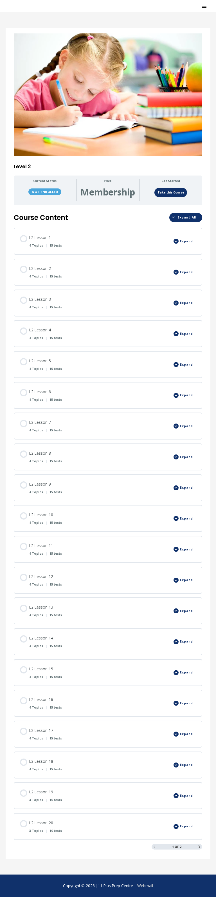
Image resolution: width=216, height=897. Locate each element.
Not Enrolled (45, 192)
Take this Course (171, 192)
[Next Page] (199, 846)
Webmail (145, 885)
